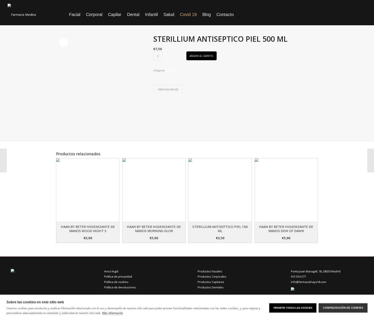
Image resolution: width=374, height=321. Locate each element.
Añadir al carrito (201, 55)
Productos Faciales (210, 271)
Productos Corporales (212, 276)
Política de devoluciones (120, 287)
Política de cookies (116, 282)
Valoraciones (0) (168, 89)
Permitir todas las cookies (293, 308)
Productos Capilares (211, 282)
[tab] (167, 89)
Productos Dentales (211, 287)
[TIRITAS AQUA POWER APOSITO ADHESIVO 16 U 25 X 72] (3, 160)
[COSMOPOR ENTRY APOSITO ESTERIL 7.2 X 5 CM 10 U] (370, 160)
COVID (169, 70)
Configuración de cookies (343, 307)
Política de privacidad (118, 276)
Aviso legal (111, 271)
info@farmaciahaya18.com (308, 282)
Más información (112, 313)
